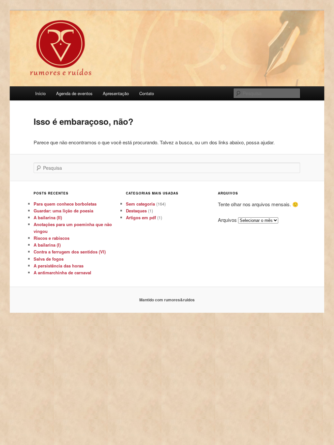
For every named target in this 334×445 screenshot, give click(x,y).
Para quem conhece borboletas (65, 204)
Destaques (136, 211)
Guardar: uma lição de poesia (63, 211)
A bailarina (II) (48, 217)
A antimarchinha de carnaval (62, 272)
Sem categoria (140, 204)
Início (40, 93)
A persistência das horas (59, 266)
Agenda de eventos (74, 93)
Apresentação (116, 93)
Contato (146, 93)
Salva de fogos (49, 259)
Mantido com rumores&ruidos (167, 300)
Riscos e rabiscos (51, 238)
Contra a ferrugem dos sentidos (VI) (70, 252)
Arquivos (227, 219)
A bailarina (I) (47, 245)
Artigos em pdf (141, 217)
